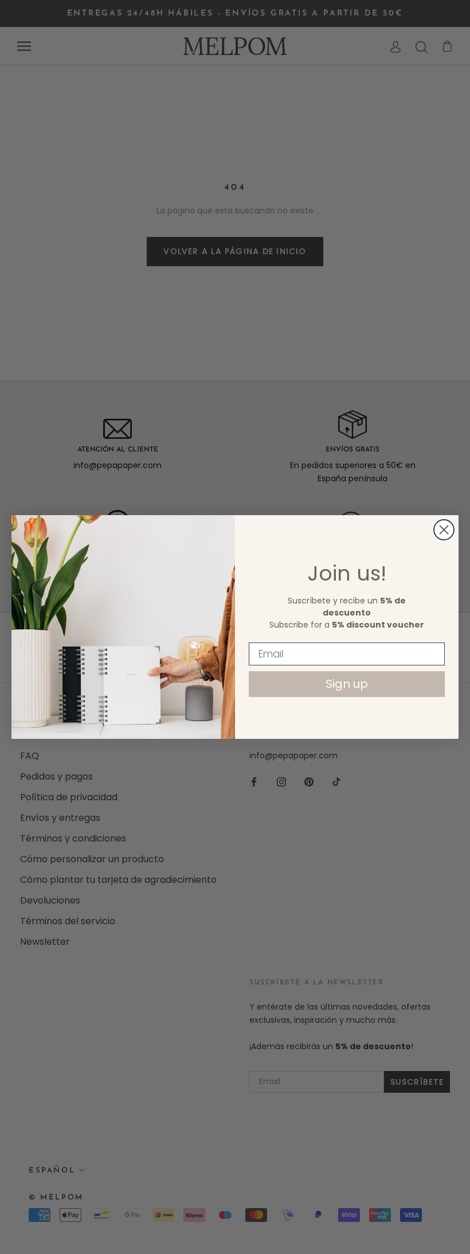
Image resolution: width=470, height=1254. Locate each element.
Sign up (347, 684)
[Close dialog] (444, 530)
